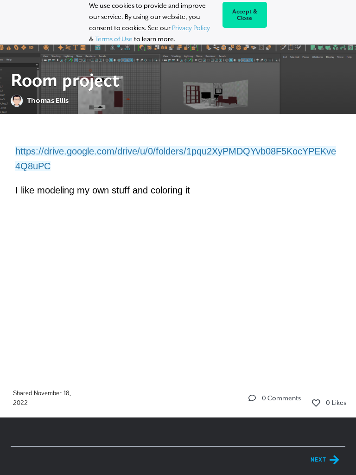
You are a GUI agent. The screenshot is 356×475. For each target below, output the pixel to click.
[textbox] (178, 179)
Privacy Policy (191, 28)
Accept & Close (245, 14)
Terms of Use (114, 39)
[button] (252, 398)
